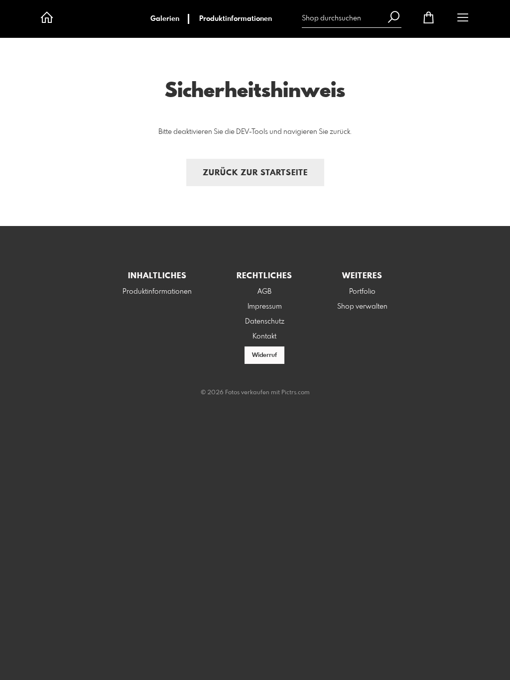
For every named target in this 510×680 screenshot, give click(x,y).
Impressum (265, 306)
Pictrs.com (295, 393)
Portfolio (362, 291)
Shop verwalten (362, 306)
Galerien (164, 18)
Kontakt (264, 336)
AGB (264, 291)
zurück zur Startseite (255, 173)
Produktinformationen (235, 18)
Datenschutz (264, 321)
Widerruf (264, 355)
